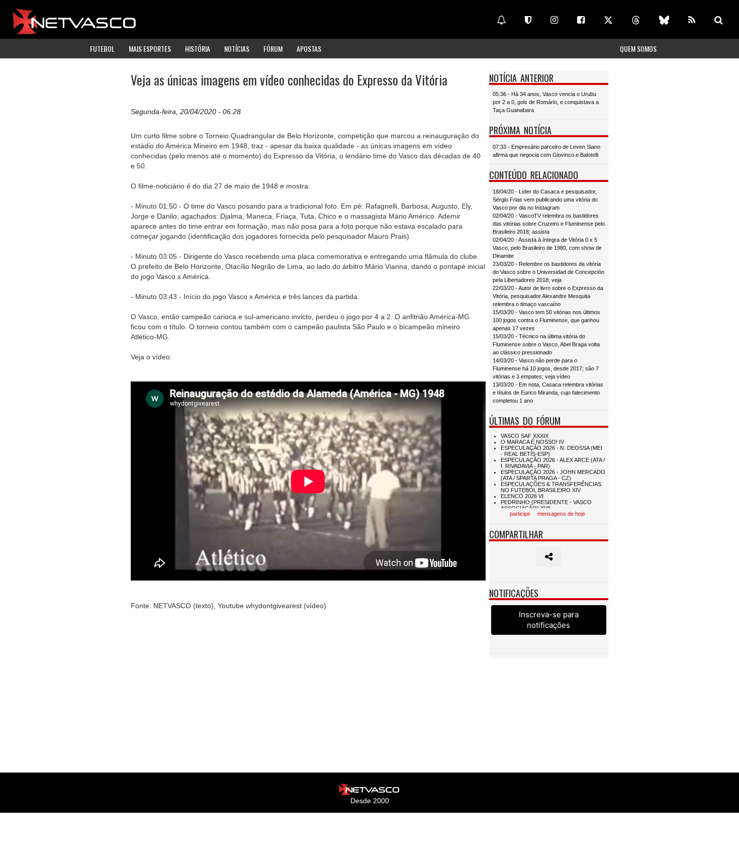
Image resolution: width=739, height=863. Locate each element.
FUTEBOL (102, 48)
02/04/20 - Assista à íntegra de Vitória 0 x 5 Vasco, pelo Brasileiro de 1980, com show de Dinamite (547, 248)
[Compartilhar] (548, 557)
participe (520, 514)
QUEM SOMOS (638, 48)
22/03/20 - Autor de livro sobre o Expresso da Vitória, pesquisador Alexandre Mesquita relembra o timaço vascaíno (548, 296)
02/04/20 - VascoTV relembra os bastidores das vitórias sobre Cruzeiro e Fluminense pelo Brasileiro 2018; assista (549, 224)
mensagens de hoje (561, 514)
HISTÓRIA (197, 48)
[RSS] (692, 20)
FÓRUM (273, 48)
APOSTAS (309, 48)
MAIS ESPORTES (150, 48)
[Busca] (718, 20)
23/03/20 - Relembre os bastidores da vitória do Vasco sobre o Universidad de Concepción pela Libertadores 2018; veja (548, 272)
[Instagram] (554, 20)
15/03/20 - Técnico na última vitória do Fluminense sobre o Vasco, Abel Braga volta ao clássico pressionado (546, 344)
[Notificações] (501, 20)
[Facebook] (581, 20)
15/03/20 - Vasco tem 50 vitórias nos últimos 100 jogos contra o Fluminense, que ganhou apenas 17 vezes (546, 320)
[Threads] (636, 20)
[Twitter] (608, 20)
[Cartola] (528, 20)
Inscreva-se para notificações (549, 620)
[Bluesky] (664, 20)
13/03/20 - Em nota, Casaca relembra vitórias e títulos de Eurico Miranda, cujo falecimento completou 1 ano (548, 392)
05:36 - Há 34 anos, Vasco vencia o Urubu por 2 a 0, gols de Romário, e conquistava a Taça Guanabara (546, 102)
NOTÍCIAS (236, 48)
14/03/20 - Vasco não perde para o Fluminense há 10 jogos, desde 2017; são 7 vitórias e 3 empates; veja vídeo (546, 368)
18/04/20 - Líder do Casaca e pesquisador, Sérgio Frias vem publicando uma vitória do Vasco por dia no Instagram (545, 199)
